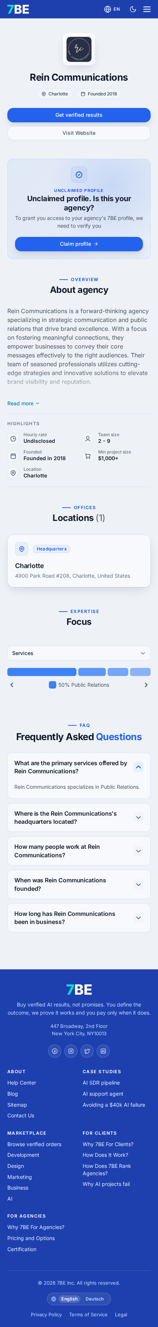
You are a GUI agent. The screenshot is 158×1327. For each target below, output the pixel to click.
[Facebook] (54, 1051)
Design (15, 1166)
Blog (12, 1093)
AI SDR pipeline (101, 1082)
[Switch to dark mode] (133, 9)
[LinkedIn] (103, 1051)
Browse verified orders (34, 1144)
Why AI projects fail (106, 1184)
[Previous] (11, 684)
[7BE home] (79, 989)
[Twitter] (87, 1051)
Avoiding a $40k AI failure (114, 1105)
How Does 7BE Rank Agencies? (107, 1169)
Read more (20, 403)
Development (23, 1155)
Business (17, 1187)
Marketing (19, 1177)
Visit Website (79, 133)
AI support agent (103, 1093)
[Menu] (147, 9)
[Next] (146, 684)
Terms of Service (88, 1314)
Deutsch (95, 1299)
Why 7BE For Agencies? (35, 1227)
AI (9, 1198)
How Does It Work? (105, 1155)
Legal (121, 1314)
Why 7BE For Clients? (108, 1144)
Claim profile (75, 244)
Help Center (21, 1082)
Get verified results (79, 115)
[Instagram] (71, 1051)
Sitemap (17, 1105)
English (69, 1299)
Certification (21, 1249)
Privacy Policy (46, 1314)
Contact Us (20, 1115)
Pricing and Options (31, 1238)
